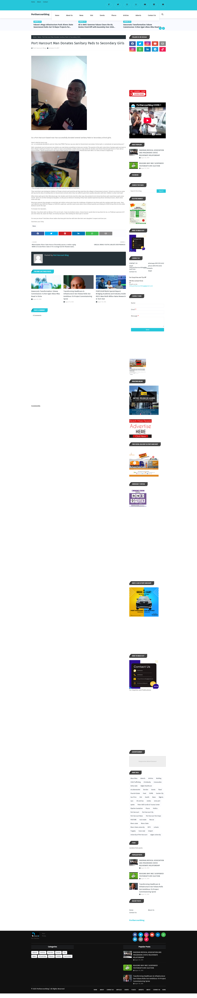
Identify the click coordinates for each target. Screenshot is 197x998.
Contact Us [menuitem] (152, 15)
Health (147, 797)
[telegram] (154, 5)
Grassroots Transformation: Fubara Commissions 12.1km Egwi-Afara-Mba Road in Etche (97, 26)
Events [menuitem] (102, 15)
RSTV (149, 827)
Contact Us (133, 272)
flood (160, 789)
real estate (142, 820)
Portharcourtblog (40, 14)
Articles (150, 778)
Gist (141, 797)
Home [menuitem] (57, 15)
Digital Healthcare (146, 786)
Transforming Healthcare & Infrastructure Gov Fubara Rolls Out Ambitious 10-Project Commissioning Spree (142, 26)
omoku (149, 801)
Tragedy (133, 831)
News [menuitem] (81, 15)
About (39, 2)
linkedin (150, 268)
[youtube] (145, 5)
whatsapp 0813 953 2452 (156, 263)
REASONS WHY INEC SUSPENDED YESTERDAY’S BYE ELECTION (151, 164)
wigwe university (155, 835)
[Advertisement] (78, 387)
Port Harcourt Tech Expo (153, 816)
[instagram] (127, 5)
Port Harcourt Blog (39, 48)
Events (153, 789)
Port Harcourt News (137, 816)
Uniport (150, 831)
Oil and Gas (140, 801)
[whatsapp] (136, 5)
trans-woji (142, 831)
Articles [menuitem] (126, 15)
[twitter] (118, 5)
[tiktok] (162, 49)
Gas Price (133, 797)
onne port (157, 801)
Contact (45, 2)
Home (33, 2)
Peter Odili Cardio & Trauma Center (149, 804)
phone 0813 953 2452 (155, 266)
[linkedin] (147, 49)
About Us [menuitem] (69, 15)
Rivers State (145, 823)
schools (156, 827)
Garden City (159, 793)
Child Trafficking (136, 782)
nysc (132, 801)
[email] (163, 5)
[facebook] (109, 5)
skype (150, 271)
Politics (155, 808)
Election (145, 789)
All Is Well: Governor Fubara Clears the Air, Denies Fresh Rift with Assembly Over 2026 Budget (51, 26)
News (39, 37)
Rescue (151, 820)
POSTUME (133, 820)
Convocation (158, 782)
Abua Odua (134, 778)
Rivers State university (138, 827)
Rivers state (134, 823)
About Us (151, 910)
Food (144, 793)
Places (148, 808)
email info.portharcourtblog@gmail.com (138, 267)
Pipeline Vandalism (137, 808)
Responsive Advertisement (148, 761)
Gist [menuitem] (91, 15)
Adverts (142, 778)
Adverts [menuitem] (138, 15)
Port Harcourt (135, 812)
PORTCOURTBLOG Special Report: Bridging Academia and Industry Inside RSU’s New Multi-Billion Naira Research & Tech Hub (111, 295)
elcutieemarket (135, 789)
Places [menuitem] (113, 15)
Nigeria (161, 797)
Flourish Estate (135, 793)
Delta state (134, 786)
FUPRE (151, 793)
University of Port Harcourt (139, 835)
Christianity (147, 782)
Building (158, 778)
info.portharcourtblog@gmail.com (141, 286)
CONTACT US (133, 263)
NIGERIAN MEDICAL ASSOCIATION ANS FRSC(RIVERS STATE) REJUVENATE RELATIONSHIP (151, 152)
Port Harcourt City (147, 812)
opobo (133, 804)
